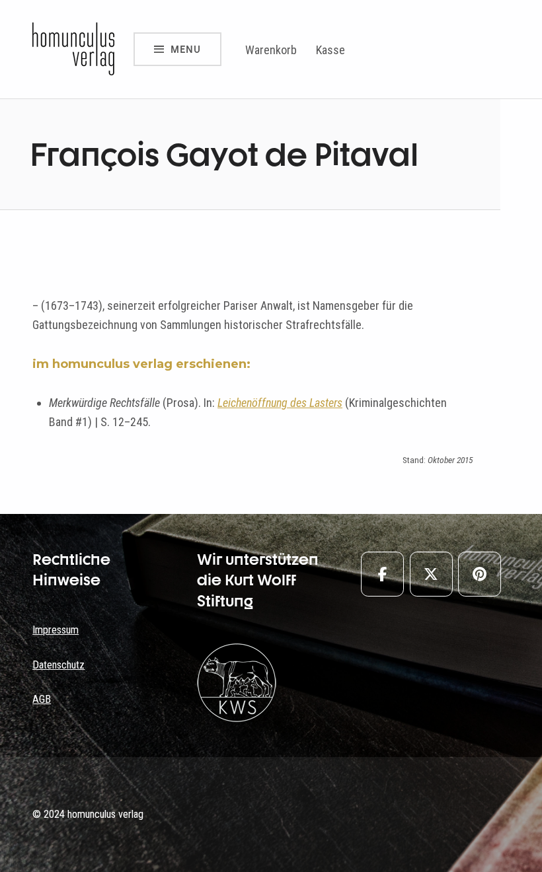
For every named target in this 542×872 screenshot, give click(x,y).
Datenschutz (58, 665)
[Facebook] (382, 574)
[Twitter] (431, 574)
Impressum (55, 630)
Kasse (330, 50)
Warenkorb (271, 50)
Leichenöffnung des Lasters (279, 403)
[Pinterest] (479, 574)
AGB (41, 699)
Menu (186, 49)
